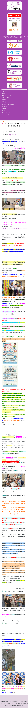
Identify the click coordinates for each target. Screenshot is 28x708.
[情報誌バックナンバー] (14, 87)
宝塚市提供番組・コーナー (8, 102)
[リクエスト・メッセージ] (14, 54)
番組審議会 (4, 99)
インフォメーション (7, 91)
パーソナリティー (6, 95)
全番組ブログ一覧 (6, 93)
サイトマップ (5, 114)
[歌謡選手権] (14, 81)
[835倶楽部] (14, 67)
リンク (3, 110)
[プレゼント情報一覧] (14, 61)
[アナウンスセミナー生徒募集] (14, 74)
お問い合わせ (5, 106)
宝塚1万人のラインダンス (8, 104)
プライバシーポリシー (7, 112)
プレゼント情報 (6, 97)
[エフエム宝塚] (14, 11)
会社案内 (4, 108)
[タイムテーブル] (14, 47)
